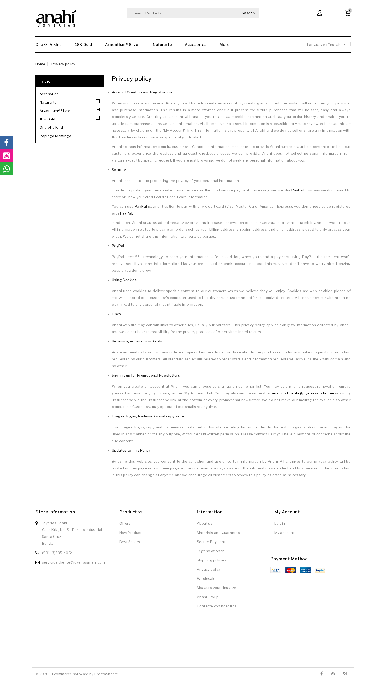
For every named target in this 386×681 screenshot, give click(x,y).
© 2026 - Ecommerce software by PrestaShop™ (76, 674)
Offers (125, 523)
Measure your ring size (216, 588)
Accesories (195, 44)
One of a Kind (48, 44)
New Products (131, 532)
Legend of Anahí (211, 551)
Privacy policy (209, 569)
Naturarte (162, 44)
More (225, 44)
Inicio (45, 81)
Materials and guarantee (218, 532)
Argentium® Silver (122, 44)
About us (204, 523)
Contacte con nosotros (217, 606)
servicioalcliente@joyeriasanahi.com (302, 393)
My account (284, 532)
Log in (279, 523)
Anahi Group (207, 597)
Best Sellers (129, 542)
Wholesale (206, 578)
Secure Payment (211, 542)
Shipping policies (211, 560)
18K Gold (83, 44)
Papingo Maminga (55, 136)
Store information (55, 512)
